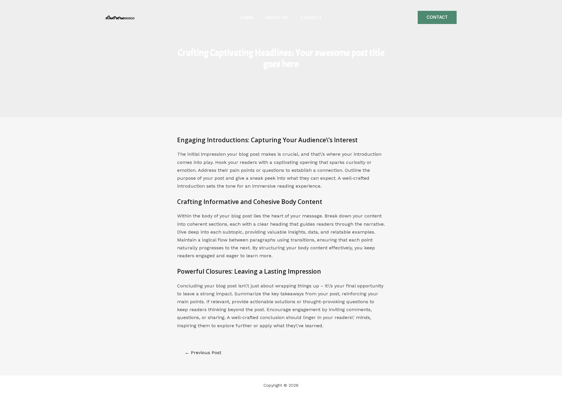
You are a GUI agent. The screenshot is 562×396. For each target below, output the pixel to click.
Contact (311, 18)
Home (246, 18)
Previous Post (203, 352)
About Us (276, 18)
